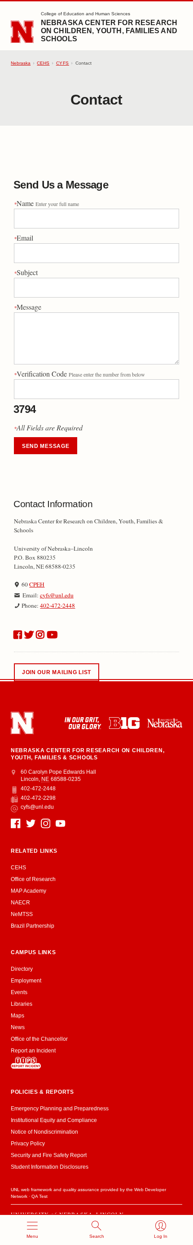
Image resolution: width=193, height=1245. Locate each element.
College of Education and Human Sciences (85, 13)
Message (27, 306)
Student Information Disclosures (49, 1167)
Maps (17, 1016)
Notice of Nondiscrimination (44, 1132)
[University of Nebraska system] (164, 723)
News (18, 1027)
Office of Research (33, 879)
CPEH (36, 584)
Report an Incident (33, 1051)
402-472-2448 (57, 605)
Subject (26, 272)
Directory (22, 969)
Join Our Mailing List (56, 672)
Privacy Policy (28, 1143)
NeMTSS (22, 914)
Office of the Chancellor (39, 1039)
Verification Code (79, 373)
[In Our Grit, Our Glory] (82, 723)
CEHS (43, 63)
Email (23, 237)
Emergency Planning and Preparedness (60, 1108)
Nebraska (21, 63)
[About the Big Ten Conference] (124, 723)
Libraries (21, 1004)
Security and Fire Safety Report (49, 1155)
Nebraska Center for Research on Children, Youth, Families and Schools (109, 31)
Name (46, 203)
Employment (26, 981)
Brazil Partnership (32, 926)
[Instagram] (45, 823)
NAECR (20, 902)
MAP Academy (28, 891)
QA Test (39, 1196)
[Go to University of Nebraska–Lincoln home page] (22, 32)
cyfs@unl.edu (57, 595)
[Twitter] (30, 823)
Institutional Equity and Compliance (54, 1120)
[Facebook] (15, 823)
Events (19, 992)
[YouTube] (60, 823)
